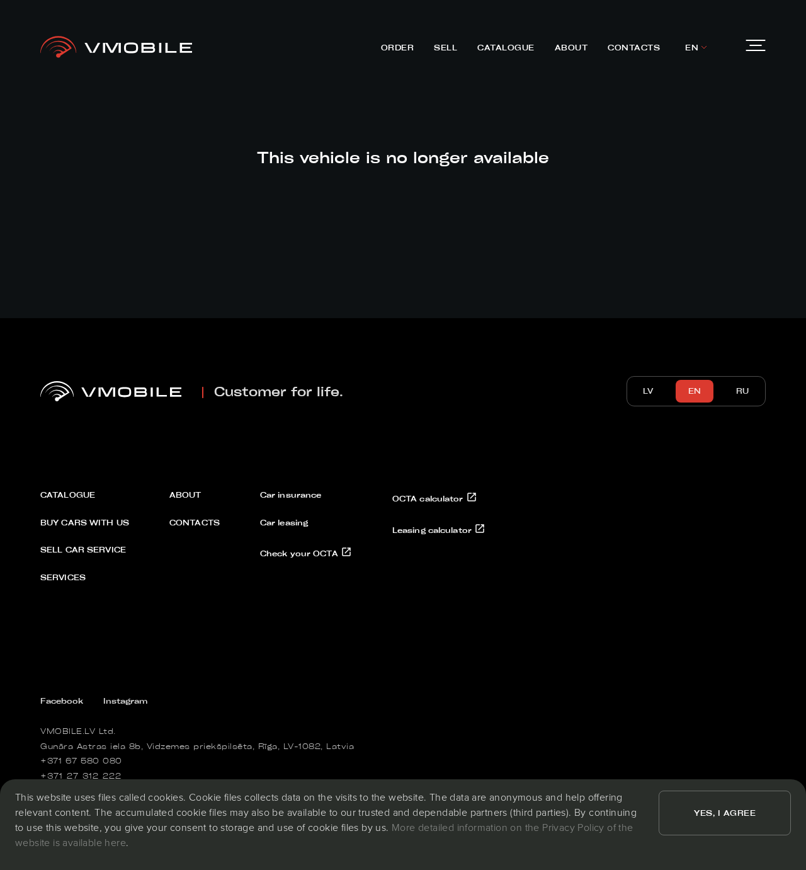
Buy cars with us (84, 522)
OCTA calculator (429, 498)
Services (63, 577)
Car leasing (284, 522)
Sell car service (83, 549)
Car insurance (291, 494)
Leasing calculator (433, 530)
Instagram (125, 700)
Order (397, 47)
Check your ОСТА (300, 553)
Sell (445, 47)
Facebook (61, 700)
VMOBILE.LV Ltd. (78, 731)
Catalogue (506, 47)
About (571, 47)
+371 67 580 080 (81, 760)
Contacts (634, 47)
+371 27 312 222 (81, 775)
